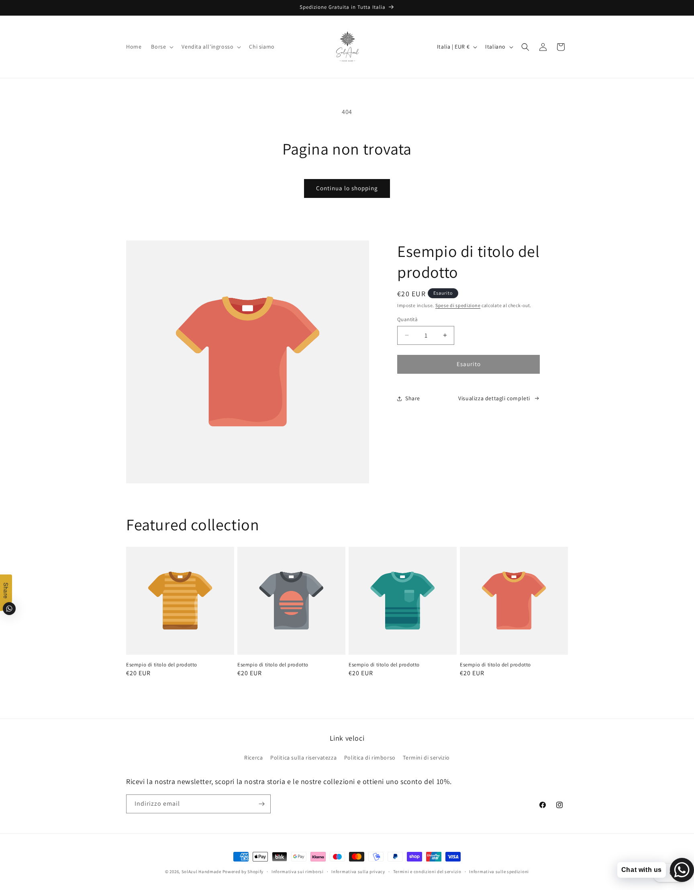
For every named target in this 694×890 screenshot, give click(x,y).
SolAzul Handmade (201, 871)
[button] (161, 46)
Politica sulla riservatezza (303, 757)
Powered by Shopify (243, 871)
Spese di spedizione (457, 305)
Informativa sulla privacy (358, 871)
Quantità (407, 319)
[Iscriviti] (261, 803)
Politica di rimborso (370, 757)
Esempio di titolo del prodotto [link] (161, 665)
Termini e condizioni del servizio (427, 871)
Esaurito (469, 364)
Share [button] (412, 398)
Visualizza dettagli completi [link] (494, 398)
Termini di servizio (426, 757)
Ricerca (253, 757)
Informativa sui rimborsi (297, 871)
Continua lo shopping (347, 188)
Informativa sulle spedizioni (499, 871)
